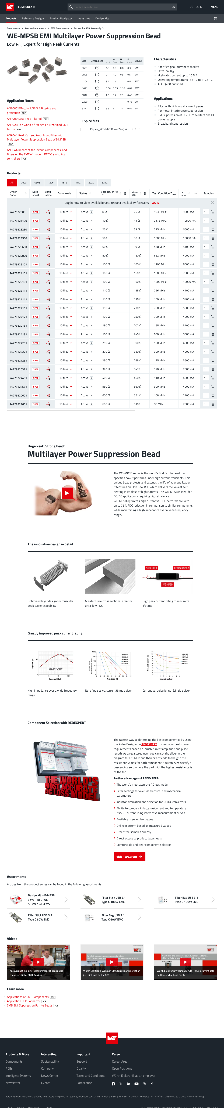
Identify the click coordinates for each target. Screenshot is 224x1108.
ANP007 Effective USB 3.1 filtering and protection (32, 110)
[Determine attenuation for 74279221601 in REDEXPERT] (48, 404)
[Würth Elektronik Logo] (11, 7)
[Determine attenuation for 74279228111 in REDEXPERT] (48, 290)
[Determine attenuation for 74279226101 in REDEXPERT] (48, 264)
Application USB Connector (26, 1001)
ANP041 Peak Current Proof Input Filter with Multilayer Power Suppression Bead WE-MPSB (36, 139)
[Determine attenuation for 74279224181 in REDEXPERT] (48, 334)
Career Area (119, 1061)
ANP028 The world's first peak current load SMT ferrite (37, 126)
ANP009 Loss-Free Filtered (27, 118)
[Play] (67, 493)
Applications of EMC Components (30, 997)
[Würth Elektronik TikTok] (152, 1084)
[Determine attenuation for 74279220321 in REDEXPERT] (48, 369)
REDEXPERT (149, 744)
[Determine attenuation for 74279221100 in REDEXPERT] (48, 220)
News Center (49, 1075)
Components (14, 1061)
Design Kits (102, 18)
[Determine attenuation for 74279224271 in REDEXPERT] (48, 351)
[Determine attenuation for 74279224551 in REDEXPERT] (48, 386)
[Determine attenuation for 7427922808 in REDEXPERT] (48, 212)
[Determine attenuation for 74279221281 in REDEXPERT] (48, 360)
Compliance (84, 1082)
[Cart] (216, 18)
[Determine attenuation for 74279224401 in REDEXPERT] (48, 378)
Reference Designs (33, 18)
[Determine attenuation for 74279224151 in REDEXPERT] (48, 308)
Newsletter (13, 1082)
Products (11, 18)
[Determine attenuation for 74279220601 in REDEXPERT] (48, 395)
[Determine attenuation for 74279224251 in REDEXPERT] (48, 343)
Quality (81, 1068)
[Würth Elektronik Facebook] (113, 1084)
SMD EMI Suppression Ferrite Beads (32, 1005)
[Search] (173, 6)
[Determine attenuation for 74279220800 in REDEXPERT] (48, 255)
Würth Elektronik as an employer (133, 1075)
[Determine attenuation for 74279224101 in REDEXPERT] (48, 273)
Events (45, 1082)
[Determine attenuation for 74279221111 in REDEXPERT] (48, 299)
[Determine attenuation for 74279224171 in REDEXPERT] (48, 317)
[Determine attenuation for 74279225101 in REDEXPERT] (48, 282)
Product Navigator (61, 18)
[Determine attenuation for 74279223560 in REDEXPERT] (48, 238)
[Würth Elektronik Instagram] (144, 1084)
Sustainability (50, 1061)
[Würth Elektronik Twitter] (121, 1084)
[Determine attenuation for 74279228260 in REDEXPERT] (48, 229)
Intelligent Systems (18, 1075)
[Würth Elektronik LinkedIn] (129, 1084)
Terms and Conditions (90, 1075)
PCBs (9, 1068)
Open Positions (122, 1068)
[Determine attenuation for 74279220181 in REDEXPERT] (48, 325)
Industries (84, 18)
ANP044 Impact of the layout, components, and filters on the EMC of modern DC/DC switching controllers (37, 154)
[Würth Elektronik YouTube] (136, 1084)
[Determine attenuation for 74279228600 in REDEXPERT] (48, 247)
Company (47, 1068)
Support (81, 1061)
